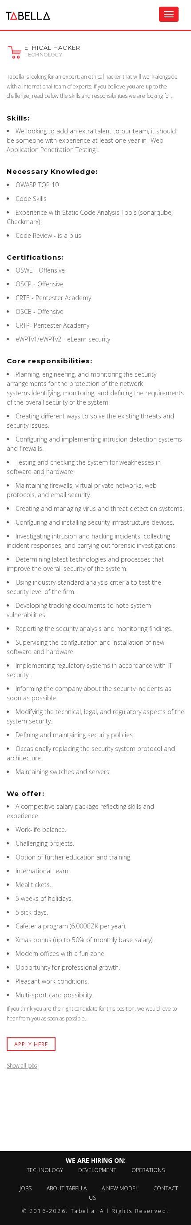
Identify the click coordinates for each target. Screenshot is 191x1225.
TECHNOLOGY (45, 1170)
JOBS (26, 1188)
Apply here (31, 1044)
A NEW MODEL (120, 1188)
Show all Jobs (22, 1065)
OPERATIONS (148, 1170)
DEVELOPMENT (97, 1170)
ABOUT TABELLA (67, 1188)
